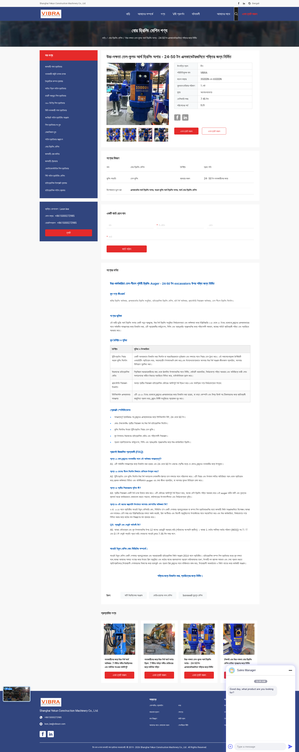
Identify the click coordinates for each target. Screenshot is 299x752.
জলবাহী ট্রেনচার (51, 161)
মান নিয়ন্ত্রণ (153, 718)
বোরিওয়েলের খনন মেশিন (162, 595)
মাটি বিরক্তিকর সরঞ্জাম (133, 595)
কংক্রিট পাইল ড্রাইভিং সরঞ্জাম (57, 117)
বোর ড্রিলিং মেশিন (115, 38)
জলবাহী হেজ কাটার (52, 154)
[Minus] (290, 670)
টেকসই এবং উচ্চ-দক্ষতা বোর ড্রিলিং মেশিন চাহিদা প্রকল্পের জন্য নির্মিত (238, 661)
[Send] (290, 746)
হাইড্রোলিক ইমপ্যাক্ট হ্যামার (56, 183)
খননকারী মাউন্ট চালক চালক (55, 74)
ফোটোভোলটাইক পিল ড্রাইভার (57, 168)
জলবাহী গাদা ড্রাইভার (53, 66)
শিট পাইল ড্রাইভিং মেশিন (55, 175)
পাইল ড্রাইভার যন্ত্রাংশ (54, 139)
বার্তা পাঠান (126, 249)
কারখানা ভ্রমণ (154, 712)
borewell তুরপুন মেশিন (192, 595)
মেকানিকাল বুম (50, 132)
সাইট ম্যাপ (181, 718)
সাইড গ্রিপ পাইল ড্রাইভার (55, 88)
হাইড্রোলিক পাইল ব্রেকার (55, 190)
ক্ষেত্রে (180, 712)
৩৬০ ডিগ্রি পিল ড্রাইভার (55, 103)
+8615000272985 (65, 215)
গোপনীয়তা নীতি (183, 725)
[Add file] (230, 746)
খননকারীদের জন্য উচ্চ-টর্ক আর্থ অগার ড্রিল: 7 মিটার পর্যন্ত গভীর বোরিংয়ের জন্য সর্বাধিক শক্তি (159, 663)
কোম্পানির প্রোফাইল (156, 705)
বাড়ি (104, 38)
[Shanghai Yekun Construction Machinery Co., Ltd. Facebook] (239, 3)
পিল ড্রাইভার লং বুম (53, 124)
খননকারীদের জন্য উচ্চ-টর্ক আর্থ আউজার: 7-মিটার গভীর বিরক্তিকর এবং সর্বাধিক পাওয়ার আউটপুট (118, 663)
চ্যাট (69, 232)
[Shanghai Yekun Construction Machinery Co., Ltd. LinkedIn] (244, 3)
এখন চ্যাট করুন (186, 131)
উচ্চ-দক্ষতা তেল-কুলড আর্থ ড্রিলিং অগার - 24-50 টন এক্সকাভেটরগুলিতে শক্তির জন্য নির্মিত (198, 663)
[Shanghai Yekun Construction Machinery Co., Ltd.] (51, 13)
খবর (179, 705)
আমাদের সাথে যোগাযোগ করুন (159, 725)
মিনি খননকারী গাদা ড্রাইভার (56, 110)
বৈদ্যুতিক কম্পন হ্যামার (54, 81)
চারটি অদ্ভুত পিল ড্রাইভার (55, 95)
